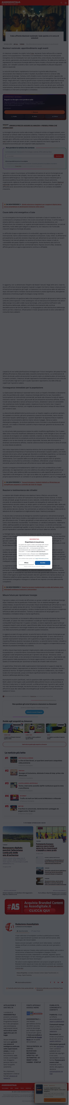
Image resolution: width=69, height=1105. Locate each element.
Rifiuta (26, 563)
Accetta (42, 563)
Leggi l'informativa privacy (41, 558)
